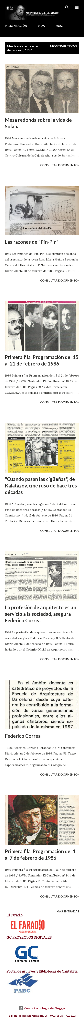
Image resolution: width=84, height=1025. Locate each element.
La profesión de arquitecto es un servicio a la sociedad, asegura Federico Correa (40, 613)
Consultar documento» (59, 165)
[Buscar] (66, 7)
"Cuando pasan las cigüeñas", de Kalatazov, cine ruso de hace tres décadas (41, 485)
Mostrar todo (63, 46)
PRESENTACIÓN (16, 25)
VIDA (41, 25)
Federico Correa (23, 736)
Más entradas (67, 911)
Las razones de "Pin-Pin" (32, 242)
